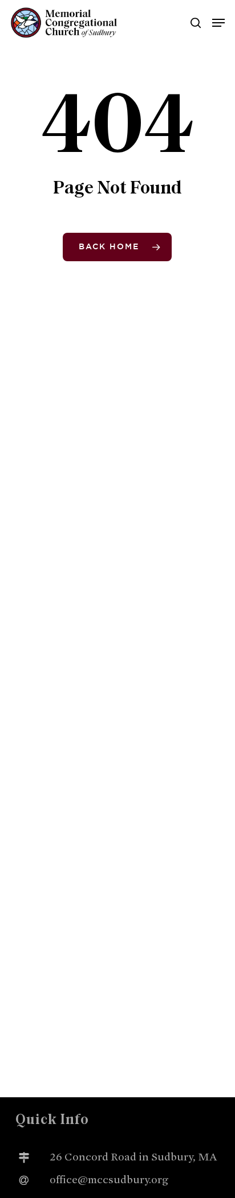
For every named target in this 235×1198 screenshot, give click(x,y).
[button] (218, 22)
